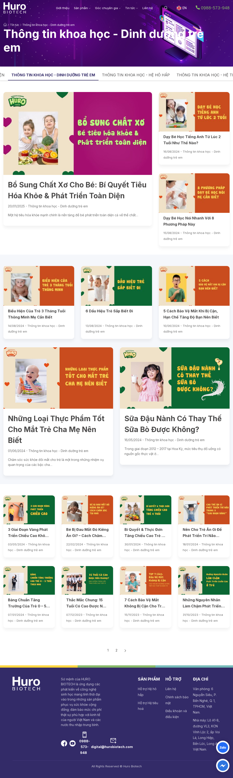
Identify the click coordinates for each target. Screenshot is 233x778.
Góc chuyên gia (107, 8)
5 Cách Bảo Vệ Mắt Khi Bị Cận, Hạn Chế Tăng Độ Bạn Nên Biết (191, 314)
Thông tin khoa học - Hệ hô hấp (136, 75)
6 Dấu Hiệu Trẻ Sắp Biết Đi (109, 311)
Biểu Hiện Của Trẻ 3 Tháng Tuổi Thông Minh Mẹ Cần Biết (36, 314)
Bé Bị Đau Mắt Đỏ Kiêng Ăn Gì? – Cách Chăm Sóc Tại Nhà (87, 533)
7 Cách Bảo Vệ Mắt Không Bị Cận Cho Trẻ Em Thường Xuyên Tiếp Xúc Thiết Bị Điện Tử (144, 604)
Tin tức (130, 8)
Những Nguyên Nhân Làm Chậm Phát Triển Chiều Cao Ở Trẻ (202, 604)
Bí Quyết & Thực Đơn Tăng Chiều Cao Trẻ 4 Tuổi (144, 533)
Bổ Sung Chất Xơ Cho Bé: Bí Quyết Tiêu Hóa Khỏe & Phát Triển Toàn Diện (77, 190)
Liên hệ (147, 8)
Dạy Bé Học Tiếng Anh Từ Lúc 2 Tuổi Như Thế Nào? (192, 139)
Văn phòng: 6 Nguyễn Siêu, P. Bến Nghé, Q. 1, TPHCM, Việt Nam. (205, 700)
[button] (165, 7)
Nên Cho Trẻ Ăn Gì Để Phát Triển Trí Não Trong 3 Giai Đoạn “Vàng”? (202, 533)
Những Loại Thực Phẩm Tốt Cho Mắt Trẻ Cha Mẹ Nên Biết (56, 429)
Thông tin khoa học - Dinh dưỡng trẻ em (48, 25)
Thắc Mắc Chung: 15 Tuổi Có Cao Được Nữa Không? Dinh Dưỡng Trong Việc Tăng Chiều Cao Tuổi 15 (87, 604)
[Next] (125, 650)
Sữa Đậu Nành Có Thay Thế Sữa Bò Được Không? (173, 424)
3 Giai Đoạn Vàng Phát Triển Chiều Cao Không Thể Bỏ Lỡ (29, 533)
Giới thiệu (62, 8)
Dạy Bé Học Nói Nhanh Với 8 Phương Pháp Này (188, 221)
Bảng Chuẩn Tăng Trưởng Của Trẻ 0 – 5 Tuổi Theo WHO (27, 604)
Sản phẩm (81, 8)
